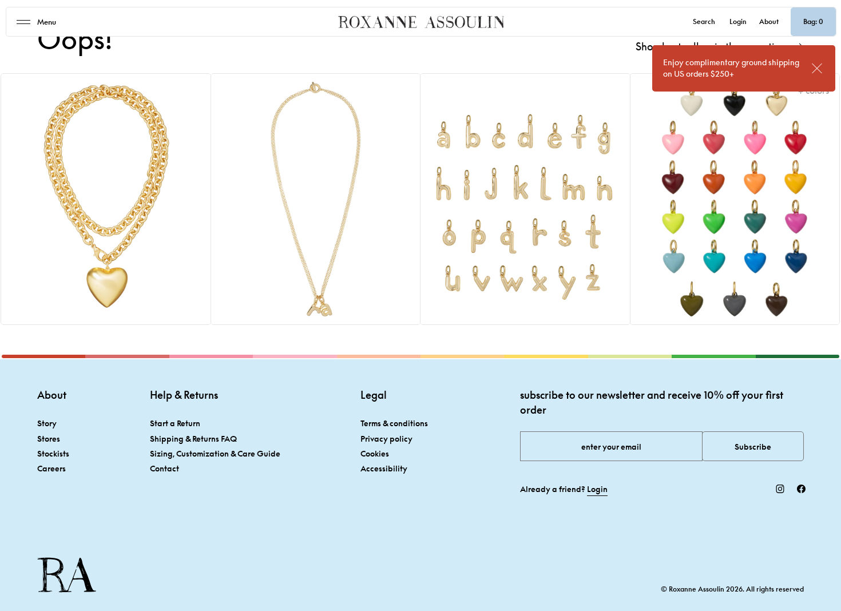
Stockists (53, 453)
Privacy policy (386, 438)
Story (47, 423)
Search (704, 21)
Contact (164, 468)
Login (738, 21)
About (769, 21)
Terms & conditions (394, 423)
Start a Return (175, 423)
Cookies (374, 453)
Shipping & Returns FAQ (193, 438)
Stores (48, 438)
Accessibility (383, 468)
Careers (51, 468)
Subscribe (753, 446)
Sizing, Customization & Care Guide (215, 453)
